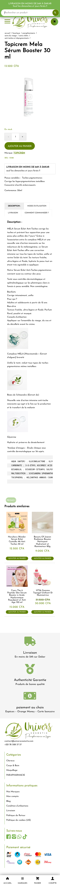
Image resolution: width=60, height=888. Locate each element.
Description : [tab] (14, 206)
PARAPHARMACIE (15, 775)
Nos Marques (13, 792)
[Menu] (7, 21)
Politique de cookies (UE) (18, 820)
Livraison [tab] (13, 213)
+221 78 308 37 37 (13, 745)
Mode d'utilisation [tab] (36, 206)
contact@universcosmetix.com (18, 741)
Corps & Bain (12, 765)
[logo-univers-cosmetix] (30, 21)
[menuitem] (7, 21)
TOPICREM (19, 153)
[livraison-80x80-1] (30, 642)
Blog (8, 801)
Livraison (30, 652)
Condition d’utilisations (17, 806)
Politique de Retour (15, 815)
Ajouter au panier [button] (17, 558)
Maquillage (12, 770)
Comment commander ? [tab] (37, 213)
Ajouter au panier (20, 146)
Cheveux (10, 761)
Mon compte (12, 796)
